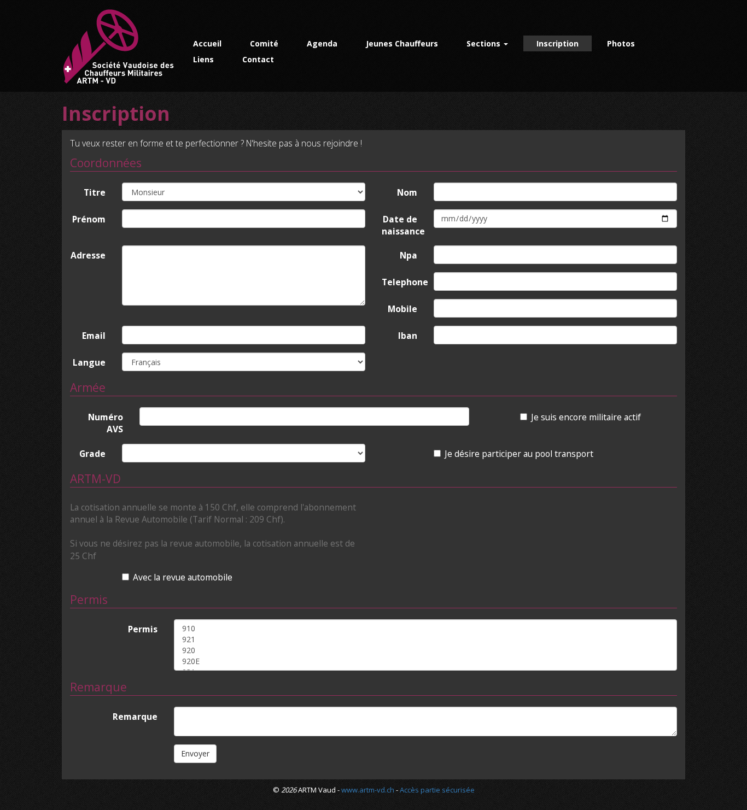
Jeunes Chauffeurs (402, 43)
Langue (89, 362)
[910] (425, 628)
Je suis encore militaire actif (586, 417)
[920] (425, 650)
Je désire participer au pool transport (519, 454)
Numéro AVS (105, 423)
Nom (407, 192)
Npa (408, 255)
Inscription (557, 43)
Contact (258, 59)
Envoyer (195, 753)
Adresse (88, 255)
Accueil (207, 43)
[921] (425, 639)
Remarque (135, 717)
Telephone (403, 282)
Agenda (322, 43)
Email (94, 336)
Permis (142, 629)
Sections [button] (484, 43)
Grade (92, 454)
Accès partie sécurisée (437, 790)
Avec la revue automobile (182, 577)
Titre (95, 192)
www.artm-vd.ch (367, 790)
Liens (203, 59)
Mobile (402, 309)
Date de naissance (403, 225)
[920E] (425, 661)
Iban (407, 336)
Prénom (89, 219)
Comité (264, 43)
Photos (621, 43)
